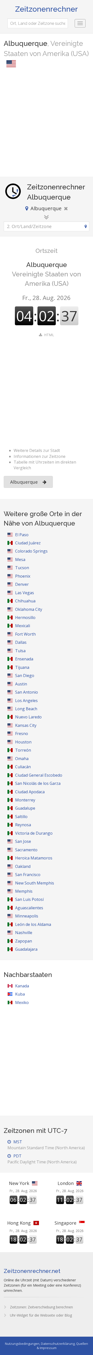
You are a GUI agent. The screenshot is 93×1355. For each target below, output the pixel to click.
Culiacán (23, 766)
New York (19, 1183)
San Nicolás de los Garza (38, 783)
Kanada (22, 986)
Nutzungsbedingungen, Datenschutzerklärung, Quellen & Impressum (46, 1345)
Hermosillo (25, 617)
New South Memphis (34, 883)
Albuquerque (24, 482)
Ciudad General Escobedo (38, 775)
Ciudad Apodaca (30, 792)
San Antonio (26, 692)
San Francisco (27, 874)
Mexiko (22, 1002)
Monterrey (25, 800)
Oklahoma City (28, 609)
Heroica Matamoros (33, 858)
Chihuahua (25, 601)
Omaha (22, 758)
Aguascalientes (29, 908)
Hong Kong (19, 1223)
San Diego (24, 675)
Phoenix (22, 576)
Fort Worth (25, 634)
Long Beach (26, 708)
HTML (49, 334)
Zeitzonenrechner (46, 9)
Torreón (23, 750)
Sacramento (26, 850)
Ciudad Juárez (28, 543)
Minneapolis (26, 916)
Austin (21, 684)
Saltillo (21, 816)
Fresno (21, 733)
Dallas (21, 642)
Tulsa (20, 650)
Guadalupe (25, 808)
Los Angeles (26, 700)
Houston (23, 742)
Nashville (23, 932)
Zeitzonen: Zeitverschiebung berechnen (41, 1307)
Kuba (20, 994)
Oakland (23, 866)
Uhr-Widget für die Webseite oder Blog (40, 1315)
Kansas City (25, 725)
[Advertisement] (46, 122)
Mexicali (22, 625)
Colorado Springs (31, 551)
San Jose (23, 841)
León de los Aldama (33, 924)
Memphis (23, 891)
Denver (22, 584)
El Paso (22, 534)
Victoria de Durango (34, 833)
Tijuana (22, 667)
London (66, 1183)
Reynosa (23, 824)
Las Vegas (24, 592)
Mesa (20, 559)
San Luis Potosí (29, 899)
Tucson (22, 567)
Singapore (65, 1223)
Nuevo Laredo (28, 717)
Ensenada (24, 659)
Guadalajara (26, 949)
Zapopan (23, 941)
